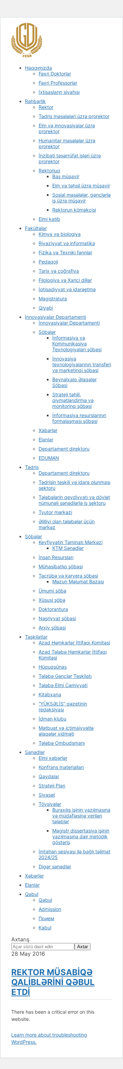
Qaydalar (49, 776)
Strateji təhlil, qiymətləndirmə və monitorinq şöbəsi (73, 400)
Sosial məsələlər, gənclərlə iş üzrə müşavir (81, 197)
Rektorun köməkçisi (74, 210)
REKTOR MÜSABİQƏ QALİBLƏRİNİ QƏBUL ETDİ (53, 982)
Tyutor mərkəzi (55, 512)
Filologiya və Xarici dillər (65, 280)
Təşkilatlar (36, 637)
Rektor (46, 107)
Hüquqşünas (53, 667)
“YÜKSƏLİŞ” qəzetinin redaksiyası (63, 706)
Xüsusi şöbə (52, 600)
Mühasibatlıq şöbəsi (61, 566)
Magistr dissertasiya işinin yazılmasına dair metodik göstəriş (80, 836)
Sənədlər (35, 752)
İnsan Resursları (56, 557)
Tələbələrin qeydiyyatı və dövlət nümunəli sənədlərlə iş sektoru (74, 500)
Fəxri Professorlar (58, 83)
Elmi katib (49, 219)
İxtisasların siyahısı (59, 92)
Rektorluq (49, 170)
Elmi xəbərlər (53, 758)
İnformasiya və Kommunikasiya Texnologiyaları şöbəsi (76, 343)
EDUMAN (49, 458)
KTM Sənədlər (68, 548)
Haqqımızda (38, 68)
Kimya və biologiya (60, 234)
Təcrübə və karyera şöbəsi (68, 576)
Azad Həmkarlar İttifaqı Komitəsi (74, 642)
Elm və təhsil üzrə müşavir (81, 185)
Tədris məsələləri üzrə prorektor (74, 116)
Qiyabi (46, 308)
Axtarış (20, 939)
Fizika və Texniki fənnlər (65, 252)
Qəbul (31, 894)
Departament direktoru (64, 449)
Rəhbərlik (35, 101)
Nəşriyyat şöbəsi (57, 618)
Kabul (45, 927)
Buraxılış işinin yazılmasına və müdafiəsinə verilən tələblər (81, 815)
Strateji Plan (52, 785)
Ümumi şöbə (52, 591)
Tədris (32, 467)
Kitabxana (50, 694)
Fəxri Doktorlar (55, 73)
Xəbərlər (48, 430)
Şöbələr (47, 332)
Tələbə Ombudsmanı (62, 743)
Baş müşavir (65, 176)
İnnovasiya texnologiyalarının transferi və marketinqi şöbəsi (81, 364)
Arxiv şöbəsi (52, 627)
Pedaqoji (48, 262)
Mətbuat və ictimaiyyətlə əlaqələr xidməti (66, 731)
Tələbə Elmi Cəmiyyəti (63, 685)
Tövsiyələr (50, 804)
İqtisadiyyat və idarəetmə (67, 289)
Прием (46, 918)
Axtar (82, 946)
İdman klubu (52, 719)
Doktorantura (53, 609)
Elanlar (46, 439)
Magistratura (53, 298)
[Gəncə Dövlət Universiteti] (26, 56)
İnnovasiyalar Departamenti (55, 317)
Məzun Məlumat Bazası (78, 581)
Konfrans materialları (61, 767)
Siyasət (47, 795)
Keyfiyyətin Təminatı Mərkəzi (70, 542)
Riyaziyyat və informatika (67, 243)
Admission (50, 909)
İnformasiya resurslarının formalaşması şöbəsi (79, 418)
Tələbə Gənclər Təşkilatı (65, 676)
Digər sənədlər (55, 866)
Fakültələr (36, 228)
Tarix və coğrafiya (59, 271)
